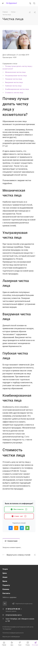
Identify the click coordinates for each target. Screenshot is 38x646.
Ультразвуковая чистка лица (16, 76)
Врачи (5, 581)
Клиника (6, 589)
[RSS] (30, 12)
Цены (5, 573)
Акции (5, 577)
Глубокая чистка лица (13, 86)
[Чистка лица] (17, 39)
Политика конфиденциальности (13, 633)
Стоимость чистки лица (14, 93)
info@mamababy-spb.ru (14, 615)
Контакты (6, 593)
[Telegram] (22, 528)
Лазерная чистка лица (13, 79)
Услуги (5, 569)
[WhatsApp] (27, 528)
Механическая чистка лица (15, 72)
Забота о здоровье (9, 597)
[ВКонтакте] (11, 528)
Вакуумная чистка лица (14, 82)
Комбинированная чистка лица (17, 89)
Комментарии (12, 541)
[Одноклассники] (16, 528)
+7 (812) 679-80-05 (13, 609)
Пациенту (6, 585)
